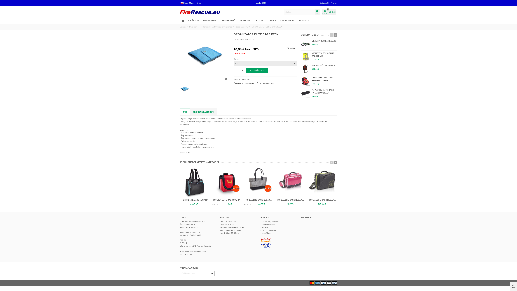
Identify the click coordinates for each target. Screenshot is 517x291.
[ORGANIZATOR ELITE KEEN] (226, 79)
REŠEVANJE (209, 21)
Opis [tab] (184, 112)
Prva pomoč (228, 21)
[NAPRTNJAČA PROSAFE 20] (305, 69)
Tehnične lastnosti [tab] (203, 112)
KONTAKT (304, 21)
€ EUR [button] (199, 3)
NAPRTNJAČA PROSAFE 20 (324, 65)
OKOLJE (259, 21)
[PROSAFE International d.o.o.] (200, 12)
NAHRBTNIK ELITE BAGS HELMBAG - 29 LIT (323, 79)
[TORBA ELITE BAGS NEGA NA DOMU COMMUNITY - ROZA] (290, 182)
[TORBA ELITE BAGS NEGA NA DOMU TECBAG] (194, 182)
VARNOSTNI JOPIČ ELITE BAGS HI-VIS (323, 54)
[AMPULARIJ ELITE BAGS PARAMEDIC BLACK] (305, 93)
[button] (331, 35)
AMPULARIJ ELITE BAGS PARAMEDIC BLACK (323, 91)
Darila (272, 21)
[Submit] (211, 273)
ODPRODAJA (287, 21)
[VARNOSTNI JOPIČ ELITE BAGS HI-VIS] (305, 56)
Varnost (245, 21)
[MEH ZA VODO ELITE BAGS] (305, 44)
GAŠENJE (193, 21)
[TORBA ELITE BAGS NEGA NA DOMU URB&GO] (322, 182)
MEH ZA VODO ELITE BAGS (324, 41)
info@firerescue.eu (236, 227)
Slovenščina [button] (188, 3)
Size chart (291, 48)
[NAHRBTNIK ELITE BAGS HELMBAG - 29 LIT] (305, 81)
